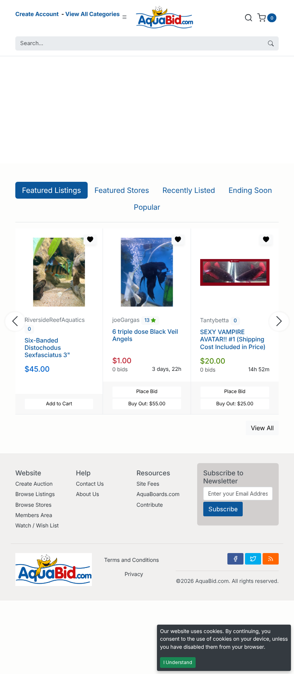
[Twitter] (253, 559)
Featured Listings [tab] (51, 190)
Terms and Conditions (131, 560)
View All (262, 428)
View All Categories (92, 14)
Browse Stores (33, 505)
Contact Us (90, 484)
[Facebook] (235, 559)
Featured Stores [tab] (122, 190)
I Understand (177, 662)
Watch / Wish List (37, 525)
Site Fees (147, 484)
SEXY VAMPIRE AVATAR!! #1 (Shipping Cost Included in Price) (233, 339)
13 (147, 320)
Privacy (133, 574)
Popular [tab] (147, 207)
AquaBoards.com (158, 494)
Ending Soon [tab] (250, 190)
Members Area (33, 515)
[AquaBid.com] (164, 17)
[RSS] (271, 559)
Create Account (37, 14)
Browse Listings (35, 494)
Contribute (149, 505)
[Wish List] (89, 240)
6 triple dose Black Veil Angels (145, 335)
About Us (87, 494)
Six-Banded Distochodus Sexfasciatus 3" (47, 347)
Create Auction (33, 484)
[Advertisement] (147, 109)
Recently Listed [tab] (188, 190)
